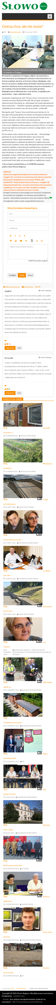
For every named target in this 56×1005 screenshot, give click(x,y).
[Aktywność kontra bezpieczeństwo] (22, 593)
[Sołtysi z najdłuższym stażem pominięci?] (22, 883)
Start (12, 988)
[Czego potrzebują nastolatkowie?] (22, 486)
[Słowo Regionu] (24, 6)
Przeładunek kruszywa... (13, 722)
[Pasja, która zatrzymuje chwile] (22, 919)
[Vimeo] (26, 241)
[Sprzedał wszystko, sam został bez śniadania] (22, 415)
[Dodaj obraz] (15, 241)
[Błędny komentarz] (7, 344)
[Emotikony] (37, 241)
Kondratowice (22, 988)
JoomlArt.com (18, 996)
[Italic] (15, 235)
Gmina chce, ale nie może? (22, 26)
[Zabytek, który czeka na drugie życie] (22, 812)
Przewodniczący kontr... (12, 539)
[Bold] (10, 235)
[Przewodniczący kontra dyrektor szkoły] (22, 522)
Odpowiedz (10, 348)
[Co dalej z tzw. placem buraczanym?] (22, 557)
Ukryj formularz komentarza (22, 208)
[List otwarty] (22, 629)
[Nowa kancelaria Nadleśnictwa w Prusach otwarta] (22, 740)
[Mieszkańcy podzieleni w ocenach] (22, 450)
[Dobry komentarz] (5, 344)
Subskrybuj (28, 287)
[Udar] (24, 235)
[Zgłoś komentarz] (5, 341)
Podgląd (12, 275)
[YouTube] (21, 241)
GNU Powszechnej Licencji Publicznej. (27, 1002)
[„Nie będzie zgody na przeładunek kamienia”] (22, 669)
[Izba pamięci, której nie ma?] (22, 776)
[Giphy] (32, 241)
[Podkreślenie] (19, 235)
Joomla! (6, 999)
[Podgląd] (41, 241)
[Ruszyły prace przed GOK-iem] (22, 955)
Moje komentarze (12, 287)
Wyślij (22, 275)
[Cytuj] (10, 241)
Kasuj (30, 275)
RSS (39, 287)
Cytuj (19, 348)
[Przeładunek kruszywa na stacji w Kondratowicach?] (22, 705)
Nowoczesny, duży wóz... (13, 865)
